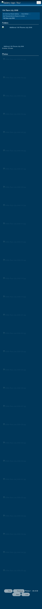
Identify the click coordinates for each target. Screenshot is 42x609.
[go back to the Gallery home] (12, 2)
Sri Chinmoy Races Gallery (11, 14)
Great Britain (25, 14)
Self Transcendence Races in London (14, 16)
